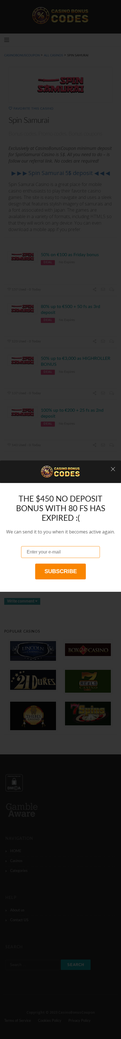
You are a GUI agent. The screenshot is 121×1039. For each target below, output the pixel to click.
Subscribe (60, 571)
